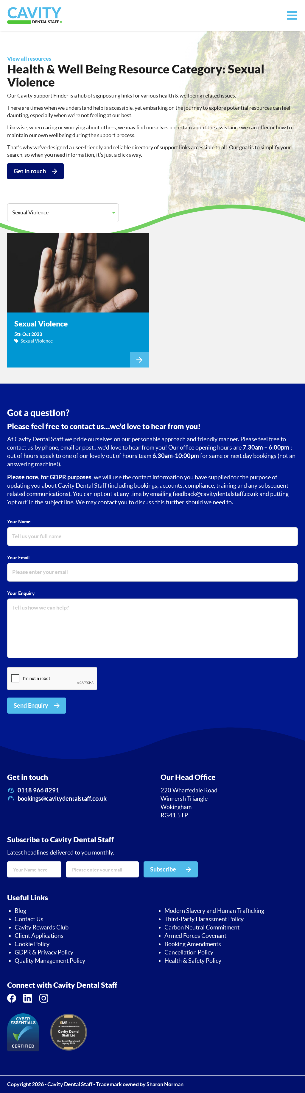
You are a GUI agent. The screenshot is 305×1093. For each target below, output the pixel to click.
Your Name (19, 521)
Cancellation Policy (188, 952)
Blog (20, 910)
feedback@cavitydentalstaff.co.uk (216, 494)
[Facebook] (11, 998)
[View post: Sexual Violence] (78, 300)
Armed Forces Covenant (195, 935)
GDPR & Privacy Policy (44, 952)
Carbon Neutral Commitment (201, 927)
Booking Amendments (192, 944)
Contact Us (29, 919)
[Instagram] (43, 998)
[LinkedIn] (27, 998)
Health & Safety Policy (192, 960)
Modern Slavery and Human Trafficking (214, 910)
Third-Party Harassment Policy (204, 919)
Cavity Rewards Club (42, 927)
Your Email (18, 557)
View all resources (29, 59)
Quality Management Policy (50, 960)
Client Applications (39, 935)
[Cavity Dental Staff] (34, 15)
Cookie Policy (32, 944)
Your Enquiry (21, 593)
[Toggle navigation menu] (292, 15)
